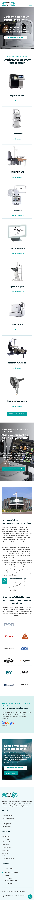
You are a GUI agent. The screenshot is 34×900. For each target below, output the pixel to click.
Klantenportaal (6, 824)
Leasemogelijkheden (8, 818)
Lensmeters (17, 133)
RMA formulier (6, 826)
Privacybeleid (21, 891)
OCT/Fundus (17, 324)
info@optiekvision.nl (11, 872)
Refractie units (17, 172)
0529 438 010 (11, 773)
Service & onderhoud (16, 414)
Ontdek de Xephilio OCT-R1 (13, 469)
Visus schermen (17, 248)
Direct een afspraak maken (15, 767)
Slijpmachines (17, 95)
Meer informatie (17, 101)
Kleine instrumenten (17, 401)
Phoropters (17, 210)
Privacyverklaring (7, 815)
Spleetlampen (17, 286)
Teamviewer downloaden (9, 821)
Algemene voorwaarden (9, 891)
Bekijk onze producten (15, 37)
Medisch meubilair (17, 362)
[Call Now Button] (30, 896)
